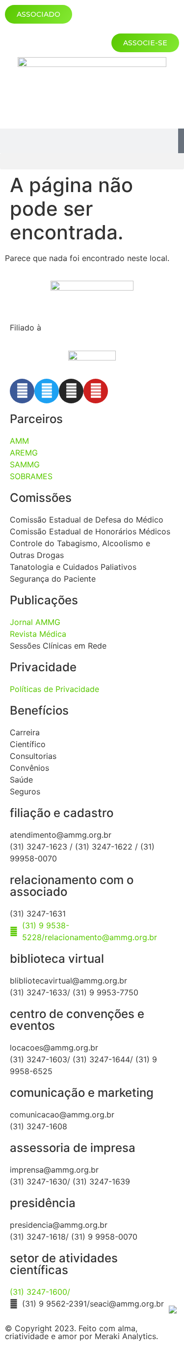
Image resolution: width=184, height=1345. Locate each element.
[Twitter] (46, 391)
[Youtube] (95, 391)
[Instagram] (71, 391)
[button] (92, 161)
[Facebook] (22, 391)
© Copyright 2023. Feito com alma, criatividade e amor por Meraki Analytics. (81, 1332)
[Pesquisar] (181, 141)
